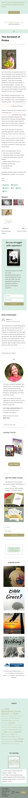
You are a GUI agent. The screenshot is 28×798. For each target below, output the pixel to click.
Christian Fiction (12, 716)
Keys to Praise (21, 230)
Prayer (21, 739)
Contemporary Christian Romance (8, 725)
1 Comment (4, 46)
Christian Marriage (5, 718)
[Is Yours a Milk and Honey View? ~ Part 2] (7, 202)
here (7, 675)
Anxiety (3, 709)
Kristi (4, 44)
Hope (12, 734)
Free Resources (12, 729)
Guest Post (17, 732)
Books (15, 713)
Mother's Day (17, 736)
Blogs (11, 713)
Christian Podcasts (7, 720)
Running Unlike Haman (6, 231)
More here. (6, 418)
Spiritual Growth (9, 741)
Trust (11, 743)
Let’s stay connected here (11, 408)
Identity (16, 734)
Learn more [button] (13, 792)
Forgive (19, 727)
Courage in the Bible (18, 725)
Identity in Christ (6, 736)
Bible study (5, 713)
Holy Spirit (8, 734)
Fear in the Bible (12, 727)
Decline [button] (17, 792)
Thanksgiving (5, 743)
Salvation (3, 741)
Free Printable (4, 729)
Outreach (15, 738)
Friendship (20, 729)
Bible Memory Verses (11, 711)
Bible (7, 709)
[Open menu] (14, 31)
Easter (3, 727)
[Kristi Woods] (14, 23)
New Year (9, 738)
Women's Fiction (16, 743)
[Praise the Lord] (7, 212)
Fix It (14, 205)
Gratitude (10, 732)
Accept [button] (23, 792)
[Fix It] (18, 202)
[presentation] (14, 576)
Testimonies (18, 741)
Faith (6, 727)
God (5, 732)
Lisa (7, 319)
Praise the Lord (5, 215)
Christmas (11, 722)
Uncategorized (21, 44)
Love (13, 736)
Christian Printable (15, 720)
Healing (4, 734)
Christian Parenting (14, 718)
